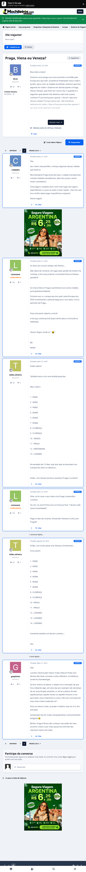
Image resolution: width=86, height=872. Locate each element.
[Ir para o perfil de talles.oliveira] (15, 365)
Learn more (4, 4)
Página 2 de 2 (34, 151)
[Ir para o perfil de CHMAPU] (15, 160)
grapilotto (15, 676)
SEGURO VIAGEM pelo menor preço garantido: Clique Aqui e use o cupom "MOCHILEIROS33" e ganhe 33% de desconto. (39, 19)
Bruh (15, 79)
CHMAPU (15, 170)
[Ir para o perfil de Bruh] (15, 69)
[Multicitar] (31, 205)
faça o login (67, 757)
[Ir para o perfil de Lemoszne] (15, 265)
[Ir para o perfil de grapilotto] (15, 667)
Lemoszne (15, 274)
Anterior (13, 151)
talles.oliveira (15, 374)
